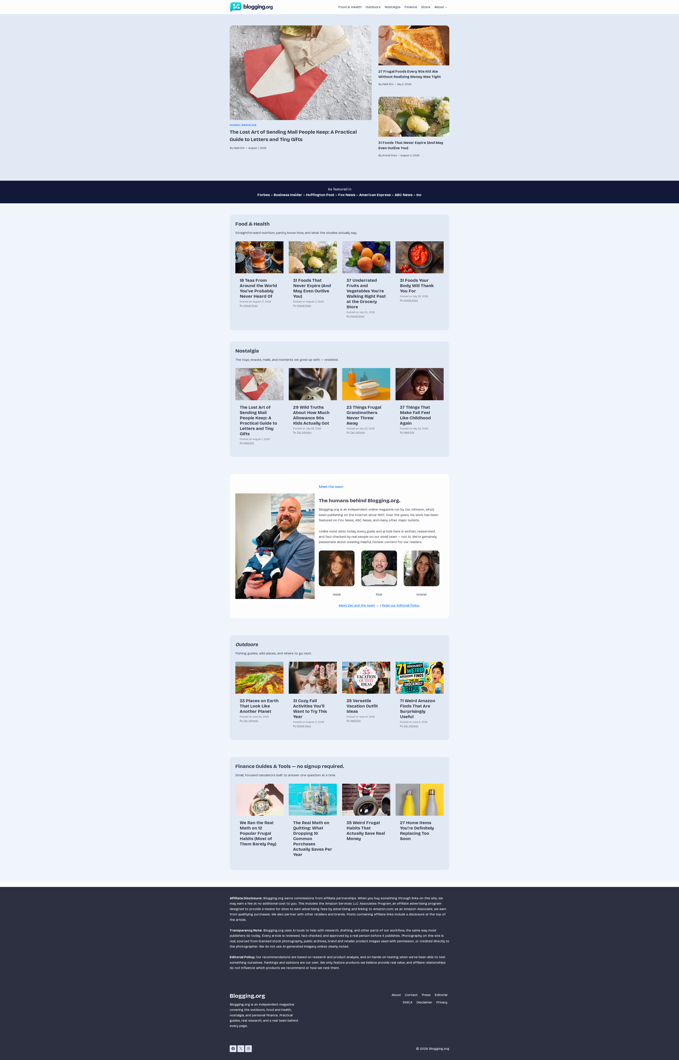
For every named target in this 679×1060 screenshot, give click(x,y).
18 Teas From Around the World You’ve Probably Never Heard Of (258, 288)
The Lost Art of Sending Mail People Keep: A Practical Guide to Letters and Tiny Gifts (258, 420)
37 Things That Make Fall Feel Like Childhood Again (415, 415)
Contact (411, 995)
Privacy (441, 1002)
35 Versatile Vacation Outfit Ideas (362, 706)
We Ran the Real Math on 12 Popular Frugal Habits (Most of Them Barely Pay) (258, 833)
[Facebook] (233, 1048)
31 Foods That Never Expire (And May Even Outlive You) (312, 288)
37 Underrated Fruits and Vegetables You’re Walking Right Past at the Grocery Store (366, 293)
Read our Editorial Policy (400, 605)
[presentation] (301, 72)
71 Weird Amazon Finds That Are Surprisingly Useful (417, 708)
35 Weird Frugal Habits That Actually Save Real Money (366, 830)
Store (425, 7)
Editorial (441, 995)
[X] (240, 1048)
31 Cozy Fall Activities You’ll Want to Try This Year (310, 708)
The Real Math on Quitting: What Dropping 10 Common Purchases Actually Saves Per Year (312, 838)
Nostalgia (392, 7)
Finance (410, 7)
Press (426, 995)
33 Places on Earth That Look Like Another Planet (259, 706)
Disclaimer (424, 1002)
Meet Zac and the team (357, 605)
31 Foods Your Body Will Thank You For (417, 285)
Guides (235, 125)
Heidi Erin (248, 443)
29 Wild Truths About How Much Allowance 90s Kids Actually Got (311, 415)
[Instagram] (248, 1048)
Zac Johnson (304, 432)
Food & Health (350, 7)
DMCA (407, 1002)
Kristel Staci (250, 305)
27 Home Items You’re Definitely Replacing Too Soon (417, 830)
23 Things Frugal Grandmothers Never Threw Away (364, 415)
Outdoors (373, 7)
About (396, 995)
